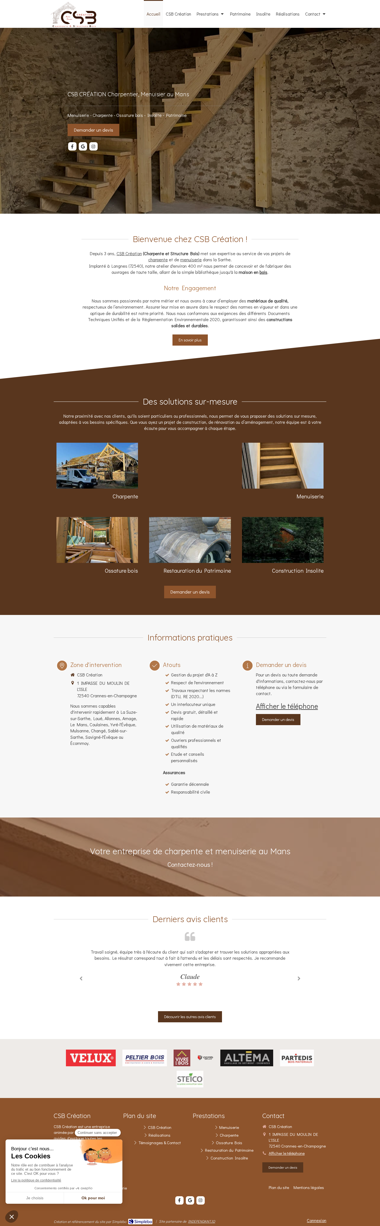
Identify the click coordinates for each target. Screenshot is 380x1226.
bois (263, 272)
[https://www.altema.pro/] (246, 1058)
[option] (190, 968)
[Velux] (91, 1058)
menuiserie (191, 259)
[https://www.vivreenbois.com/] (182, 1058)
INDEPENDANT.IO (201, 1221)
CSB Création (129, 253)
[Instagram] (93, 146)
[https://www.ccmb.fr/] (205, 1058)
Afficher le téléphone (287, 706)
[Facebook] (72, 146)
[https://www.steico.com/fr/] (190, 1079)
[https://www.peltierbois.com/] (144, 1058)
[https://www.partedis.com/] (297, 1058)
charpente (158, 259)
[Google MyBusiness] (83, 146)
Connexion (316, 1220)
